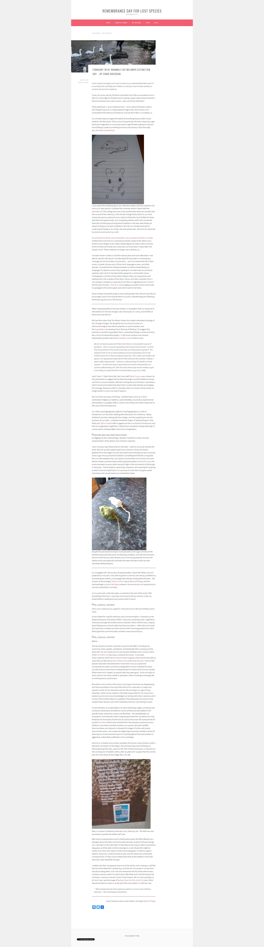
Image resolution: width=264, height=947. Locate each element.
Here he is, (114, 285)
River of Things (149, 901)
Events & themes (121, 23)
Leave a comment (83, 82)
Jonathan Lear (124, 338)
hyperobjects (100, 329)
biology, (140, 581)
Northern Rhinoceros (118, 660)
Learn (148, 23)
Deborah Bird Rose (111, 584)
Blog (156, 23)
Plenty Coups (134, 376)
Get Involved (136, 23)
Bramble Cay (144, 461)
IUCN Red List (102, 655)
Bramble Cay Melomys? (105, 130)
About (108, 23)
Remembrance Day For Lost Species (132, 11)
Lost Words (102, 722)
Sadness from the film (130, 880)
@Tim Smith (106, 423)
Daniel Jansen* (117, 581)
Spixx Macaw (138, 660)
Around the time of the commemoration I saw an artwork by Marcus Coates (122, 238)
